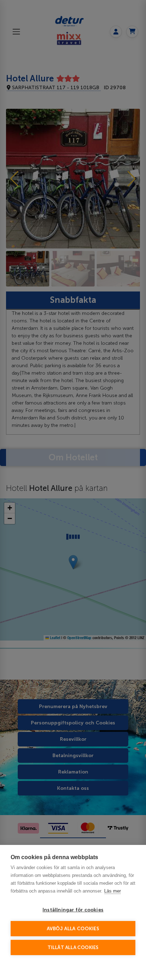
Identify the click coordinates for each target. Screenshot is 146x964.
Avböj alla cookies (73, 929)
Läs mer (112, 891)
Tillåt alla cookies (73, 947)
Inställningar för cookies (73, 910)
